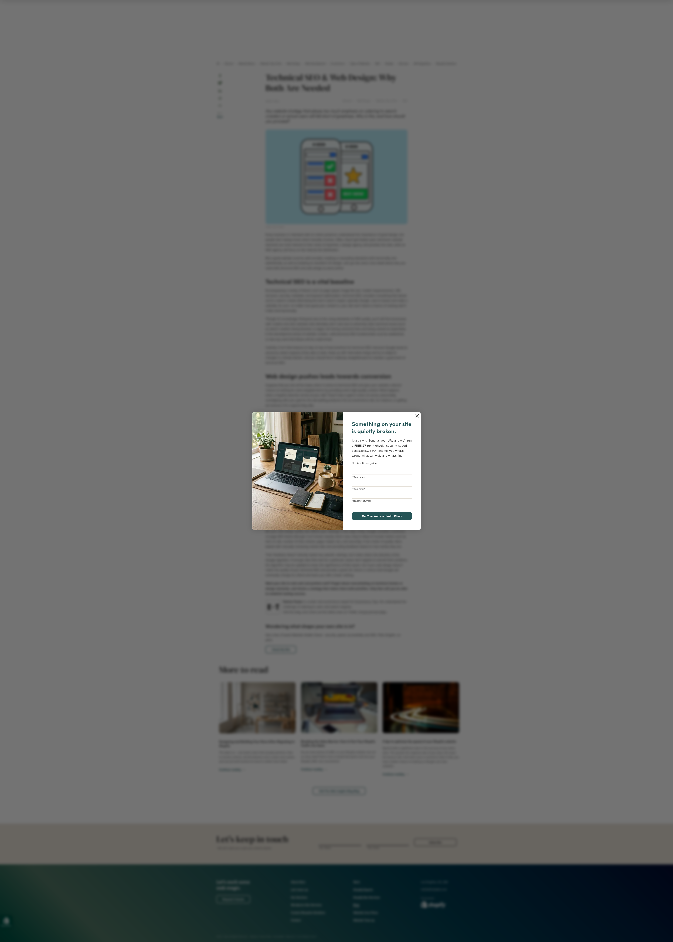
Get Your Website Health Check (382, 516)
